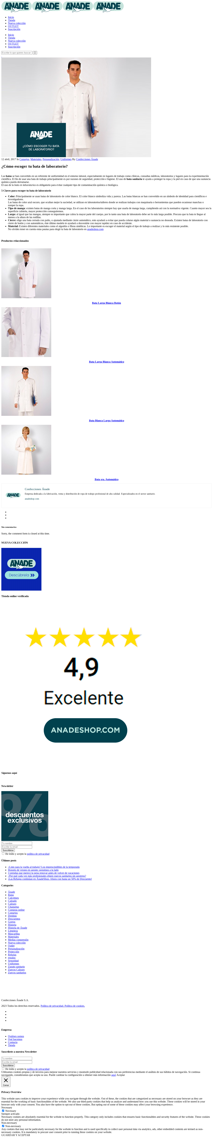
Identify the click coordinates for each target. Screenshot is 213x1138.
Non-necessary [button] (9, 1122)
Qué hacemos (15, 1039)
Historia (12, 924)
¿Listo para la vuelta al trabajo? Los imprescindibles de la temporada (44, 867)
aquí (113, 1075)
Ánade (11, 891)
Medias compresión (18, 939)
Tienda (11, 1045)
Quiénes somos (16, 1036)
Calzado (12, 900)
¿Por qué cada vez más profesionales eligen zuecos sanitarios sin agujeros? (47, 876)
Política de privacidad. (53, 1005)
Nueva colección (17, 942)
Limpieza (13, 930)
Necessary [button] (6, 1107)
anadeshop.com (95, 229)
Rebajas (12, 954)
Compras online (16, 909)
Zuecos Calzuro (16, 969)
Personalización (51, 159)
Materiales (35, 159)
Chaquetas (13, 906)
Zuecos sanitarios (17, 972)
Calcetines (13, 897)
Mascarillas (14, 933)
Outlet (11, 945)
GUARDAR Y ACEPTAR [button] (15, 1135)
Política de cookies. (75, 1005)
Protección (13, 951)
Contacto (12, 1042)
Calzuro (12, 903)
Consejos (24, 159)
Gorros (11, 921)
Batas (11, 894)
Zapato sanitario (16, 966)
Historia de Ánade (17, 927)
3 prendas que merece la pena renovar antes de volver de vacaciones (43, 873)
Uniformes (66, 159)
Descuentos (14, 918)
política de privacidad (38, 853)
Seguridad (13, 960)
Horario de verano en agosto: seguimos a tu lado (33, 870)
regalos (11, 957)
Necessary (10, 1110)
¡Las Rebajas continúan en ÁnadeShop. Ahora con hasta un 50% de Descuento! (50, 879)
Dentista (12, 915)
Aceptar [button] (120, 1075)
